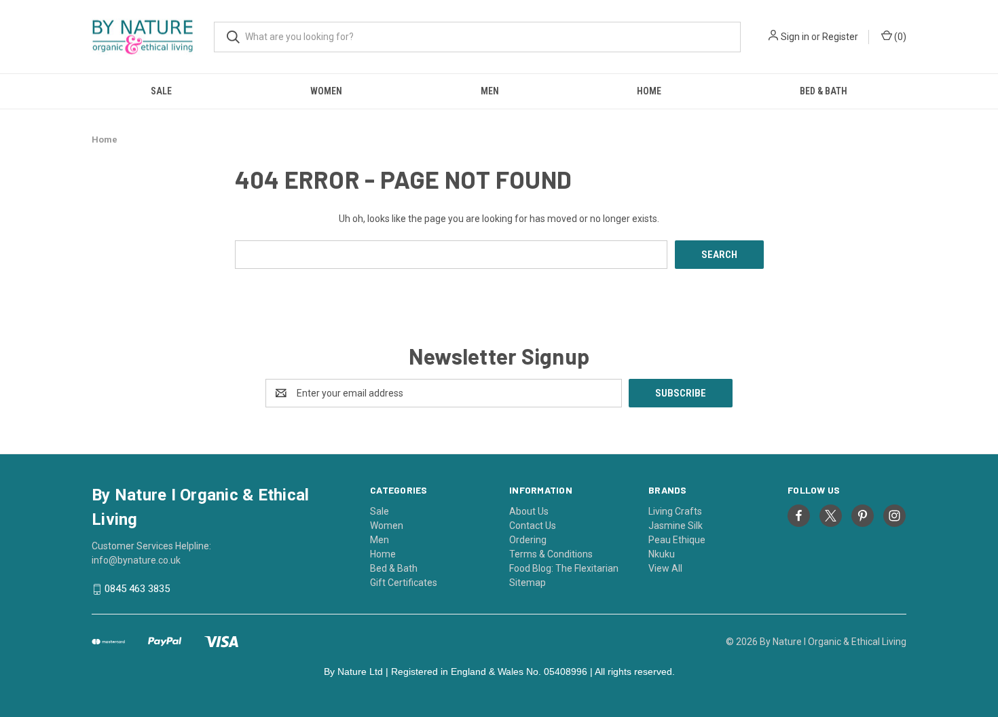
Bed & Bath (823, 91)
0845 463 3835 (137, 589)
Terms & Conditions (551, 554)
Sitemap (527, 582)
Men (490, 91)
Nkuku (661, 554)
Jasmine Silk (675, 525)
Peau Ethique (676, 539)
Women (326, 91)
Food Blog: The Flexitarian (563, 568)
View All (665, 568)
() (899, 36)
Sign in (795, 36)
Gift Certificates (403, 582)
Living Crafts (675, 511)
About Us (529, 511)
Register (840, 36)
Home (649, 91)
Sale (161, 91)
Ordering (528, 539)
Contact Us (532, 525)
